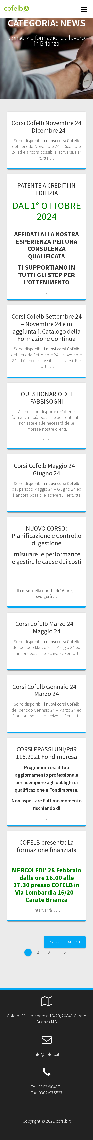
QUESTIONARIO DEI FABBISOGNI (46, 397)
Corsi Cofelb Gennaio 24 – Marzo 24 (46, 690)
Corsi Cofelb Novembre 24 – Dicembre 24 (46, 126)
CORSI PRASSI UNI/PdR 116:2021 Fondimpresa (46, 752)
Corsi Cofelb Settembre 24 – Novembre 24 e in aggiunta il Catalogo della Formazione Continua (47, 327)
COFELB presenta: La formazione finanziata (47, 846)
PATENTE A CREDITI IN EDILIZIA (46, 189)
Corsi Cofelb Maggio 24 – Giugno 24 (46, 469)
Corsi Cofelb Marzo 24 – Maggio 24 (46, 627)
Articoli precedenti (65, 942)
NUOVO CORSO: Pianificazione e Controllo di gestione (46, 535)
